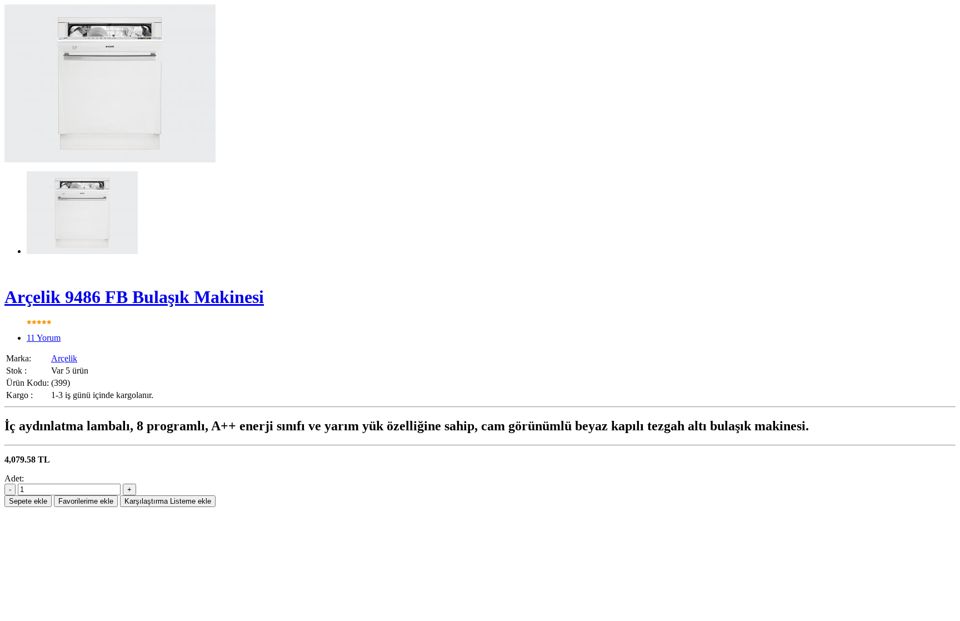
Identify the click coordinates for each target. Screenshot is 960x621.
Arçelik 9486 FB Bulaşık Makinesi (134, 297)
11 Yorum (44, 337)
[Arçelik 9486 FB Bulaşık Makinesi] (110, 159)
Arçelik (64, 358)
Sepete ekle (28, 501)
